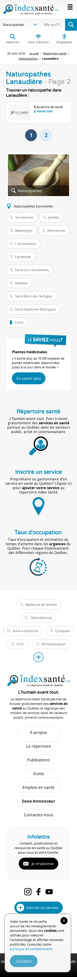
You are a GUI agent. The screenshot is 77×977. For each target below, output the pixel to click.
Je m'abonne (43, 863)
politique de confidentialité (31, 949)
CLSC (20, 644)
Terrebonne (24, 217)
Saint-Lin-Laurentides (32, 270)
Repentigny (24, 230)
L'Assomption (25, 243)
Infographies (64, 42)
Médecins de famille (41, 604)
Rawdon (21, 283)
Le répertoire (38, 746)
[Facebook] (38, 892)
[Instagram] (28, 892)
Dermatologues (53, 644)
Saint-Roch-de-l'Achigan (33, 296)
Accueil (34, 53)
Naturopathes (28, 58)
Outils (38, 773)
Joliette (53, 217)
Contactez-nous (38, 814)
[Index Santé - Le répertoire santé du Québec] (30, 9)
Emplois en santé (38, 787)
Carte (19, 322)
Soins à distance (38, 42)
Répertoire (12, 42)
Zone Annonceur (38, 801)
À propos (38, 732)
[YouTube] (49, 892)
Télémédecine (41, 617)
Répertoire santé (55, 53)
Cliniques (62, 631)
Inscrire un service (42, 907)
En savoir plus (28, 378)
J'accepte (24, 961)
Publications (38, 760)
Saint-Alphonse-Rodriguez (35, 309)
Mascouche (56, 230)
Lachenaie (23, 256)
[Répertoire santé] (38, 657)
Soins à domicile (25, 631)
